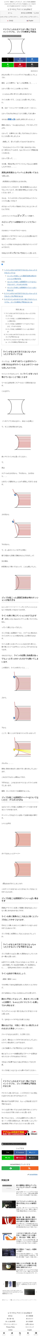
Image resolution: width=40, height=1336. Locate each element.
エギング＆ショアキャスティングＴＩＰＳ (15, 1144)
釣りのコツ (29, 1319)
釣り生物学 (29, 1321)
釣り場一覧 (10, 1319)
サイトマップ (30, 1327)
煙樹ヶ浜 (11, 119)
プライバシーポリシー (10, 1324)
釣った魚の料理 (10, 1321)
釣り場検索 (29, 1316)
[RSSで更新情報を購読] (29, 1168)
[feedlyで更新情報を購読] (11, 1168)
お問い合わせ (30, 1324)
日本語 (10, 1330)
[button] (32, 65)
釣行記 (10, 1316)
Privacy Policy (10, 1327)
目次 (17, 309)
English (29, 1330)
